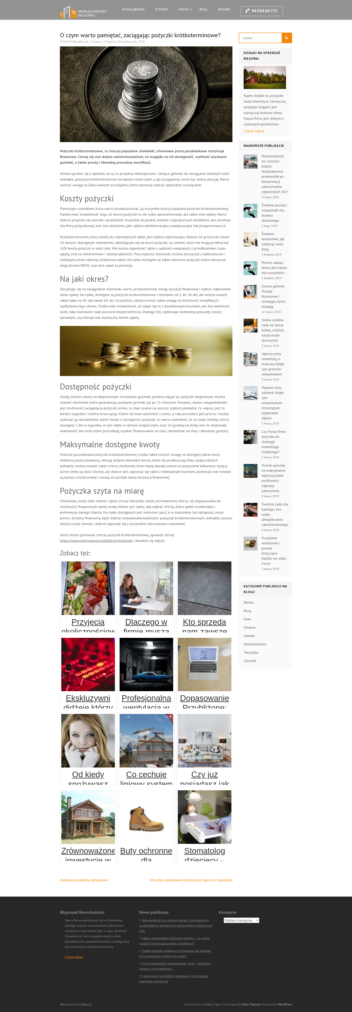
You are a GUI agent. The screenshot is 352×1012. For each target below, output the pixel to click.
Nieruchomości (255, 644)
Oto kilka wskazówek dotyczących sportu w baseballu (191, 880)
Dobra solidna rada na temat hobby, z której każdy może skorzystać (273, 330)
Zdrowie (250, 660)
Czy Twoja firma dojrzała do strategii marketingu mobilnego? (274, 441)
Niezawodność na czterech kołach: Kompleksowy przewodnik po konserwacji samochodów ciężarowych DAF (175, 925)
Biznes (249, 602)
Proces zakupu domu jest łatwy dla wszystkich (274, 267)
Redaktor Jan (81, 41)
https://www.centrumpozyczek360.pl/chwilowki (96, 540)
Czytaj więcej (254, 130)
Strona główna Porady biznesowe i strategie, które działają (273, 296)
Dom (247, 619)
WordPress (285, 1004)
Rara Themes (251, 1004)
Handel (249, 635)
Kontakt (224, 9)
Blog (203, 9)
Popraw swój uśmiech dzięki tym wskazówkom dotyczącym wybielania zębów (273, 402)
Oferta (183, 9)
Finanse (96, 41)
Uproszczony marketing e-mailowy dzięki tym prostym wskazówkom (273, 363)
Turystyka (251, 652)
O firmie (161, 9)
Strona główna (133, 9)
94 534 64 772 (264, 10)
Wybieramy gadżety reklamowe (84, 880)
